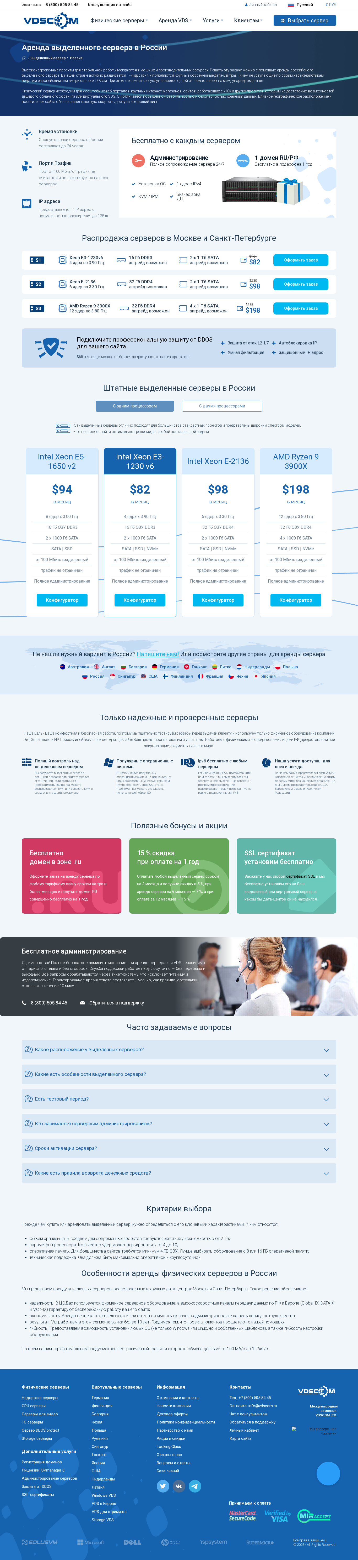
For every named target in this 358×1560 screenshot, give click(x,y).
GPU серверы (34, 1406)
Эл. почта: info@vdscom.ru (253, 1406)
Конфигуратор (62, 600)
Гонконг (199, 667)
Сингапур (126, 676)
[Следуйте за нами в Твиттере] (163, 1486)
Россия (97, 676)
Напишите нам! (158, 654)
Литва (225, 667)
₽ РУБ (331, 5)
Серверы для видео (40, 1414)
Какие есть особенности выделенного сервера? (90, 1074)
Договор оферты (172, 1414)
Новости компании (174, 1406)
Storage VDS (103, 1519)
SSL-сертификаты (38, 1494)
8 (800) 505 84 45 (62, 4)
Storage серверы (37, 1438)
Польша (290, 667)
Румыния (100, 1438)
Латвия (98, 1487)
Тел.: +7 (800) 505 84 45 (250, 1397)
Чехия (242, 676)
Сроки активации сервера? (66, 1148)
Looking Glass (169, 1446)
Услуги (211, 20)
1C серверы (32, 1422)
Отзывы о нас (169, 1454)
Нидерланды (257, 667)
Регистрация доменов (42, 1462)
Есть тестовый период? (62, 1099)
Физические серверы (117, 20)
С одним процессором (135, 406)
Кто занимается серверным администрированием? (93, 1124)
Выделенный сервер (48, 58)
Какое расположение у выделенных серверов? (89, 1049)
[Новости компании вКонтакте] (179, 1486)
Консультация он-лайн (110, 4)
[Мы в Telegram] (195, 1486)
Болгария (138, 667)
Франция (214, 676)
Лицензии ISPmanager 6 (43, 1470)
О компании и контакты (178, 1397)
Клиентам (246, 20)
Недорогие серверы (40, 1397)
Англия (109, 667)
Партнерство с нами (175, 1430)
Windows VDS (104, 1495)
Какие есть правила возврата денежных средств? (93, 1173)
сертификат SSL (300, 876)
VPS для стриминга (109, 1511)
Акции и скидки (171, 1438)
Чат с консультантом (248, 1414)
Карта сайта (240, 1438)
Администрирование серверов (49, 1478)
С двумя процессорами (222, 406)
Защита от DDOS (37, 1486)
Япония (268, 676)
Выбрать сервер (308, 20)
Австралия (78, 667)
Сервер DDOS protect (40, 1430)
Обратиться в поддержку (116, 1003)
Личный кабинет (263, 5)
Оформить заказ (301, 260)
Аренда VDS (173, 20)
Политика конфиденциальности (186, 1422)
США (153, 676)
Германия (169, 667)
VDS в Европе (104, 1503)
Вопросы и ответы (173, 1462)
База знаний (168, 1471)
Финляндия (182, 676)
